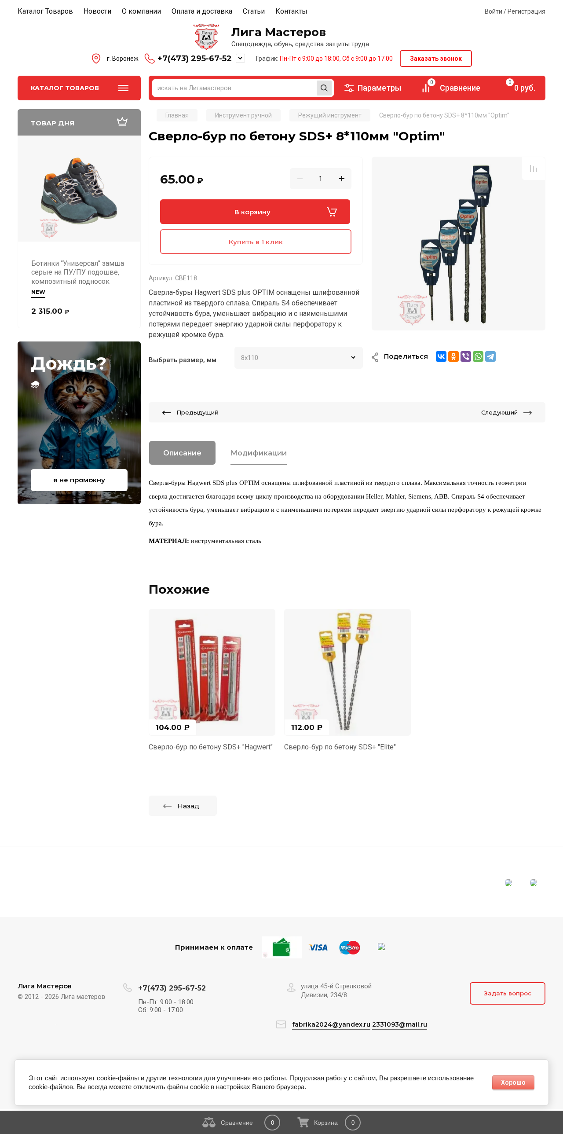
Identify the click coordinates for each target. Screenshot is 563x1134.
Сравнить (533, 168)
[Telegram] (490, 356)
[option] (458, 243)
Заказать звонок (436, 58)
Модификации (258, 453)
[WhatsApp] (478, 356)
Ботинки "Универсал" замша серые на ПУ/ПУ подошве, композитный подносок (77, 272)
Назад (188, 806)
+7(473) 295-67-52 (194, 58)
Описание (182, 453)
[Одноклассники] (453, 356)
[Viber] (466, 356)
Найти (324, 88)
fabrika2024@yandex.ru (331, 1024)
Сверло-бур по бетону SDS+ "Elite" (340, 747)
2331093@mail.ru (399, 1024)
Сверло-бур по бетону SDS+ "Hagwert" (211, 747)
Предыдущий (197, 412)
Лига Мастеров (278, 32)
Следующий (499, 412)
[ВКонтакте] (441, 356)
